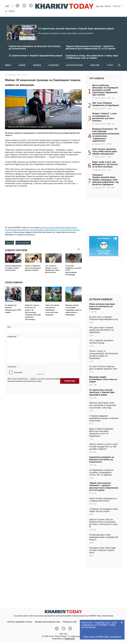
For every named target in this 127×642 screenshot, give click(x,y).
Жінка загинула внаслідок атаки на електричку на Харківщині (102, 306)
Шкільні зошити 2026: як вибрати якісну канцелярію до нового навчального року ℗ (103, 523)
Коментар (11, 336)
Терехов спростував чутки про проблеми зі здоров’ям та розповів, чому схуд (102, 405)
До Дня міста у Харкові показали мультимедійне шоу (103, 318)
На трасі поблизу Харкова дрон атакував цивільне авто (103, 367)
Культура (94, 65)
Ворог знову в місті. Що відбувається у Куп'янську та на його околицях (105, 164)
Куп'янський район (23, 243)
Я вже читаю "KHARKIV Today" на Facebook (102, 636)
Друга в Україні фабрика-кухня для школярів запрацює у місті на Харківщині (101, 432)
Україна (37, 65)
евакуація (9, 243)
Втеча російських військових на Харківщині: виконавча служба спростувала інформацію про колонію (105, 90)
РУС (66, 633)
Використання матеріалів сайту (47, 622)
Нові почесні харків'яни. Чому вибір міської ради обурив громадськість (104, 151)
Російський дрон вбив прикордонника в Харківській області (103, 537)
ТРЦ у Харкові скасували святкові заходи (101, 341)
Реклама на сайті (70, 622)
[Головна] (64, 6)
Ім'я (9, 326)
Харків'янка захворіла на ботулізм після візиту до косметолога (34, 47)
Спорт (110, 65)
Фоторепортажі (74, 65)
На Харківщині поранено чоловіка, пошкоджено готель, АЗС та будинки (101, 472)
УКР (61, 633)
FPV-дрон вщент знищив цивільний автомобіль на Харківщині (101, 329)
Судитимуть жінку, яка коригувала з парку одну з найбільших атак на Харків (91, 56)
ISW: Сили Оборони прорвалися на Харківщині (105, 104)
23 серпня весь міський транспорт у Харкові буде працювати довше (76, 28)
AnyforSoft (70, 638)
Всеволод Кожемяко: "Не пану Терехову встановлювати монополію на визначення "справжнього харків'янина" (105, 134)
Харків (22, 65)
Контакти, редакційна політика (19, 622)
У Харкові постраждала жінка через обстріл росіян (103, 510)
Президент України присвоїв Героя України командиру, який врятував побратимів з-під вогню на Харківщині (105, 179)
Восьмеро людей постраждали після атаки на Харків (103, 379)
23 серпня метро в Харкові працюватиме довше (35, 55)
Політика (54, 65)
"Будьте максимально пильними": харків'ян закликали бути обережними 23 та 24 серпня (90, 47)
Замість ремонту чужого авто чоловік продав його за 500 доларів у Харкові (103, 446)
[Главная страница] (63, 611)
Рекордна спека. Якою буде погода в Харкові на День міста (102, 550)
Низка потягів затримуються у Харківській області (103, 499)
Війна (8, 65)
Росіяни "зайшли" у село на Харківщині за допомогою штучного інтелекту (104, 117)
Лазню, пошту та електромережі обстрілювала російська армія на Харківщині (103, 354)
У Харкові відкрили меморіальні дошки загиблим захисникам (103, 418)
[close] (122, 622)
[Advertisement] (43, 206)
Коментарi (70, 381)
